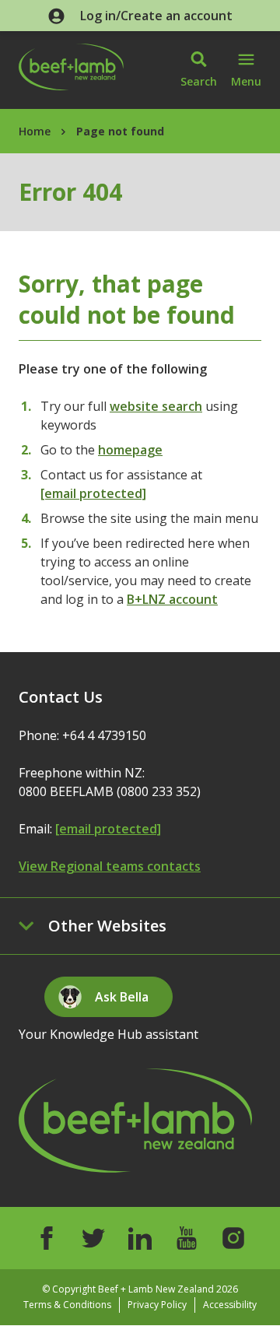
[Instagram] (233, 1238)
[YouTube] (186, 1238)
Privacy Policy (157, 1304)
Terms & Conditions (67, 1304)
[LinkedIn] (140, 1238)
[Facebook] (46, 1238)
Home (35, 131)
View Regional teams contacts (110, 866)
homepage (130, 449)
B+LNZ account (172, 599)
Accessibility (230, 1304)
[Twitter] (93, 1238)
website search (156, 406)
